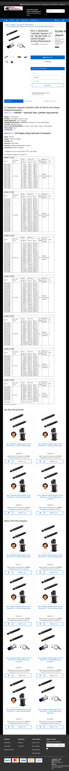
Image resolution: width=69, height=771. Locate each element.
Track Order (7, 746)
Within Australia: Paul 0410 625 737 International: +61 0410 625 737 (39, 4)
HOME (6, 20)
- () (57, 20)
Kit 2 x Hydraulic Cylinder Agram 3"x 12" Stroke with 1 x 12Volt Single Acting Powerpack (50, 711)
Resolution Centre (9, 749)
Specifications (28, 101)
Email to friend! (44, 44)
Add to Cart (48, 57)
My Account (7, 742)
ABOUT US (24, 20)
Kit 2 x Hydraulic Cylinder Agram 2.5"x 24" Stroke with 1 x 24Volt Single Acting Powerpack (50, 497)
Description (8, 101)
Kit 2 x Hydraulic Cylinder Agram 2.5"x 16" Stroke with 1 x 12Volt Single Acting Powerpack (18, 659)
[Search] (63, 11)
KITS (17, 20)
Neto (53, 768)
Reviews (46, 101)
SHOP (12, 20)
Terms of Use (35, 742)
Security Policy (36, 753)
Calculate (48, 85)
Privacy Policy (35, 746)
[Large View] (6, 57)
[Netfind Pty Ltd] (13, 7)
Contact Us (21, 746)
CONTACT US (34, 20)
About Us (20, 742)
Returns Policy (36, 749)
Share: (32, 44)
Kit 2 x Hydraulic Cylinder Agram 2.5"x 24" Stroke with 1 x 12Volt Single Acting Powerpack (50, 659)
